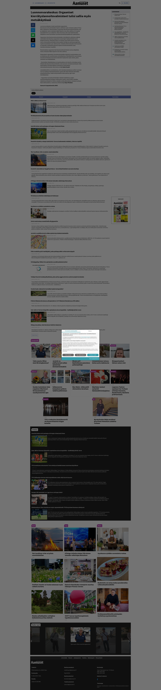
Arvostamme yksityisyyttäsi (71, 330)
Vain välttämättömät (80, 355)
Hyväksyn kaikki (92, 355)
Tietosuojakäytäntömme (94, 358)
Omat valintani (68, 355)
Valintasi (90, 330)
